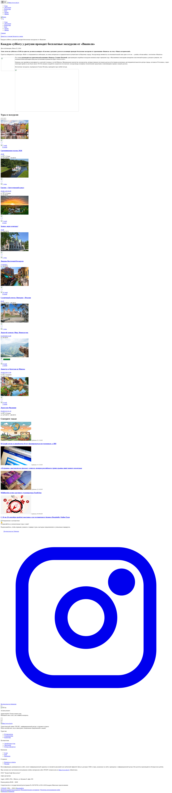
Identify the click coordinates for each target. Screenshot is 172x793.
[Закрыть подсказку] (1, 706)
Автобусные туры (9, 743)
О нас (6, 753)
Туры (6, 6)
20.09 (2, 154)
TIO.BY (4, 788)
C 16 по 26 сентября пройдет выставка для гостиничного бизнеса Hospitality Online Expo (35, 517)
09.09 (6, 336)
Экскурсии (7, 7)
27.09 (2, 264)
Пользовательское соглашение (30, 790)
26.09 (9, 191)
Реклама (6, 764)
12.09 (6, 191)
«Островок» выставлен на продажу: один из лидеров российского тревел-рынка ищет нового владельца (41, 468)
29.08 (2, 191)
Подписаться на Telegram (11, 531)
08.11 (5, 264)
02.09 (2, 336)
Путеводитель (8, 734)
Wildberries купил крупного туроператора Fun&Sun (21, 493)
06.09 (2, 301)
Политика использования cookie (50, 790)
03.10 (6, 411)
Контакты (7, 756)
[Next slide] (5, 119)
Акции (6, 12)
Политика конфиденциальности (10, 790)
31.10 (9, 411)
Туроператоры (8, 736)
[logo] (13, 2)
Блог (5, 10)
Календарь (7, 9)
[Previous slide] (2, 119)
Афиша (6, 14)
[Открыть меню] (4, 2)
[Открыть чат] (2, 719)
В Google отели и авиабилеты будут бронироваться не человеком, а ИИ (28, 444)
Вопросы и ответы (10, 762)
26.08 (2, 230)
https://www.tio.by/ (64, 770)
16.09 (9, 336)
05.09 (6, 372)
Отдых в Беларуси (9, 747)
